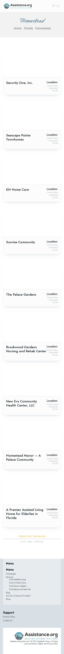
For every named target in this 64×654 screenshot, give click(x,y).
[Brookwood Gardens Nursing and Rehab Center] (32, 327)
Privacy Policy (9, 616)
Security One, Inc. (19, 82)
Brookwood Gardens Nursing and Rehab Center (26, 349)
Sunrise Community (20, 242)
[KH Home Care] (32, 169)
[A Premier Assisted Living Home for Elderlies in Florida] (32, 490)
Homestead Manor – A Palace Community (23, 457)
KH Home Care (17, 189)
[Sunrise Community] (32, 222)
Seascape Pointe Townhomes (18, 137)
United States (52, 86)
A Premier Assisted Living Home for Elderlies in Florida (24, 513)
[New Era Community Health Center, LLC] (32, 381)
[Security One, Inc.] (32, 63)
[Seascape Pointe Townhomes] (32, 115)
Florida (28, 28)
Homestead (53, 88)
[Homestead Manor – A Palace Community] (32, 435)
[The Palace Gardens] (32, 274)
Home (18, 28)
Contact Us (7, 620)
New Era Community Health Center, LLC (21, 403)
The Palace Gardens (21, 294)
